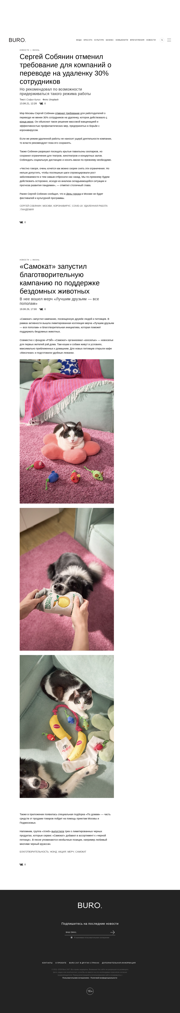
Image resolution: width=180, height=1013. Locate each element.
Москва (47, 206)
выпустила (57, 831)
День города (73, 193)
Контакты (47, 963)
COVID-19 (77, 206)
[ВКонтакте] (41, 103)
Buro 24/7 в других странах (84, 963)
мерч (71, 852)
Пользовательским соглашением (75, 978)
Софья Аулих (33, 99)
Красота (88, 40)
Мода (79, 40)
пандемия (27, 209)
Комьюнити (122, 40)
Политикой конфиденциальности (104, 978)
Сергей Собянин (30, 206)
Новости (151, 40)
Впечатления (137, 40)
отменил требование (67, 113)
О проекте (61, 963)
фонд (53, 852)
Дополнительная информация (119, 963)
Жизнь (36, 50)
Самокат (80, 852)
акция (62, 852)
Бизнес (110, 40)
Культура (99, 40)
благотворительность (34, 852)
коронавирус (62, 206)
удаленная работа (96, 206)
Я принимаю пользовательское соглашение (91, 938)
